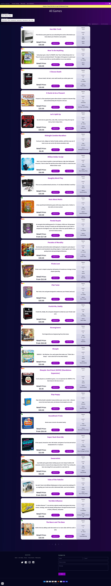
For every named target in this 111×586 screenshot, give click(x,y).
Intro (29, 20)
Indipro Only (4, 20)
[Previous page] (49, 544)
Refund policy (38, 557)
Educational (25, 20)
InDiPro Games (57, 583)
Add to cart (55, 43)
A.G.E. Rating (20, 557)
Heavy (10, 15)
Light (3, 15)
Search (16, 557)
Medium (6, 15)
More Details (69, 43)
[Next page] (61, 544)
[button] (106, 3)
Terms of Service (31, 557)
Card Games (19, 20)
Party (32, 20)
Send (62, 573)
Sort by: (89, 23)
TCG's (9, 20)
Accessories (13, 20)
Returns (25, 557)
